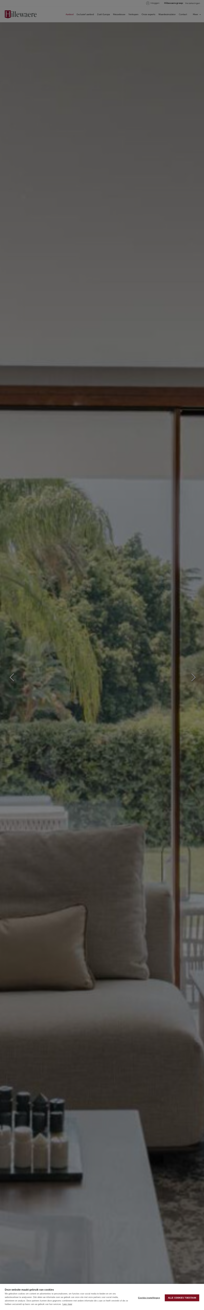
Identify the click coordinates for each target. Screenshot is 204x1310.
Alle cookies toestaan (182, 1298)
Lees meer (67, 1304)
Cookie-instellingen (149, 1298)
